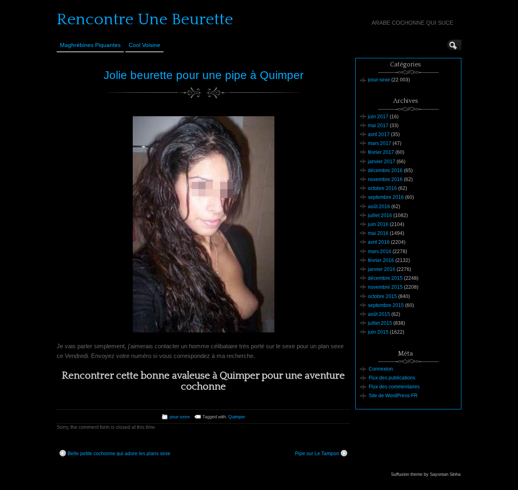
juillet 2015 (380, 323)
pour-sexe (180, 416)
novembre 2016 (385, 179)
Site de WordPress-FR (393, 395)
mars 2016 (379, 251)
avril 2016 (379, 242)
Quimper (236, 416)
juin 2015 (378, 332)
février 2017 (381, 152)
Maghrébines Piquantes (90, 45)
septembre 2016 (386, 197)
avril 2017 (379, 134)
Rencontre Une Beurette (145, 19)
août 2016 (379, 206)
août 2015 (379, 314)
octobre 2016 (382, 188)
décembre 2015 (385, 278)
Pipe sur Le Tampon (317, 453)
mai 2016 (378, 233)
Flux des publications (392, 378)
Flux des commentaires (394, 387)
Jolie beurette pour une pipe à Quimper (204, 75)
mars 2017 (379, 143)
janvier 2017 (381, 161)
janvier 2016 (381, 269)
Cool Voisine (144, 45)
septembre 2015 (386, 305)
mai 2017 (378, 125)
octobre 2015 (382, 296)
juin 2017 (378, 116)
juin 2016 (378, 224)
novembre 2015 (385, 287)
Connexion (381, 369)
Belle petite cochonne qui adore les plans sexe (119, 453)
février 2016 (381, 260)
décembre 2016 (385, 170)
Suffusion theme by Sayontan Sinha (426, 474)
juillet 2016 (380, 215)
